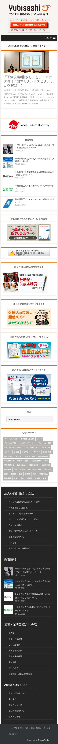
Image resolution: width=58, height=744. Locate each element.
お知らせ (12, 542)
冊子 (46, 460)
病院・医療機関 (15, 656)
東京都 (13, 474)
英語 (34, 474)
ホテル (18, 456)
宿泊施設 (7, 469)
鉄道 (15, 478)
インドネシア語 (10, 443)
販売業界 (7, 478)
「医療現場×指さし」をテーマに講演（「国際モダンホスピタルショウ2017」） (29, 81)
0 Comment (45, 90)
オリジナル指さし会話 (12, 447)
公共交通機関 (36, 460)
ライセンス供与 (29, 456)
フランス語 (47, 452)
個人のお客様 (14, 717)
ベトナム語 (8, 456)
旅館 (6, 474)
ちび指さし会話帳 (27, 439)
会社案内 (12, 699)
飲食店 (37, 478)
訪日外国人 (44, 474)
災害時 (27, 474)
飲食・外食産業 (15, 639)
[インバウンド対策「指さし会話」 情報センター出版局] (30, 15)
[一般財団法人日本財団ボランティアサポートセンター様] (8, 194)
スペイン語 (46, 447)
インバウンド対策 (44, 443)
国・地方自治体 (15, 650)
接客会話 (48, 469)
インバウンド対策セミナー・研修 (23, 519)
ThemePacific (43, 740)
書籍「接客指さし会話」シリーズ (23, 531)
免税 (27, 460)
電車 (22, 478)
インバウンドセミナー (27, 443)
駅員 (44, 478)
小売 (15, 469)
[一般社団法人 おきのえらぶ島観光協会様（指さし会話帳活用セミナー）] (8, 153)
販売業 (11, 633)
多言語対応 (45, 465)
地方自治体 (21, 465)
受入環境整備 (9, 465)
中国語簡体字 (43, 456)
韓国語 (29, 478)
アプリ (39, 439)
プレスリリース (15, 705)
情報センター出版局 (15, 90)
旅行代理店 (13, 668)
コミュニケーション (31, 447)
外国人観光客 (33, 465)
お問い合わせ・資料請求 (19, 548)
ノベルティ (36, 452)
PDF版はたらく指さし (18, 508)
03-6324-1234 (17, 30)
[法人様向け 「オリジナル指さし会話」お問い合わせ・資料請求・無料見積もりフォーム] (29, 25)
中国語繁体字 (9, 460)
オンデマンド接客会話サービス (22, 513)
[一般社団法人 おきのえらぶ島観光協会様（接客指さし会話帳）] (8, 167)
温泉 (20, 474)
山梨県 (22, 469)
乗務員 (19, 460)
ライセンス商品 (15, 525)
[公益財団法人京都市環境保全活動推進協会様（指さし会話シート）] (8, 180)
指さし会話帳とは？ (17, 693)
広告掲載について (16, 537)
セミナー (7, 452)
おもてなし (14, 439)
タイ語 (16, 452)
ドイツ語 (25, 452)
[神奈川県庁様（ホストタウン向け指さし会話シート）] (8, 207)
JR (5, 439)
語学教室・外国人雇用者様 (20, 674)
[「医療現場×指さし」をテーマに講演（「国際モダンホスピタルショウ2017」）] (26, 72)
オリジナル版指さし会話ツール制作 (24, 502)
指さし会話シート (34, 469)
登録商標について (16, 711)
